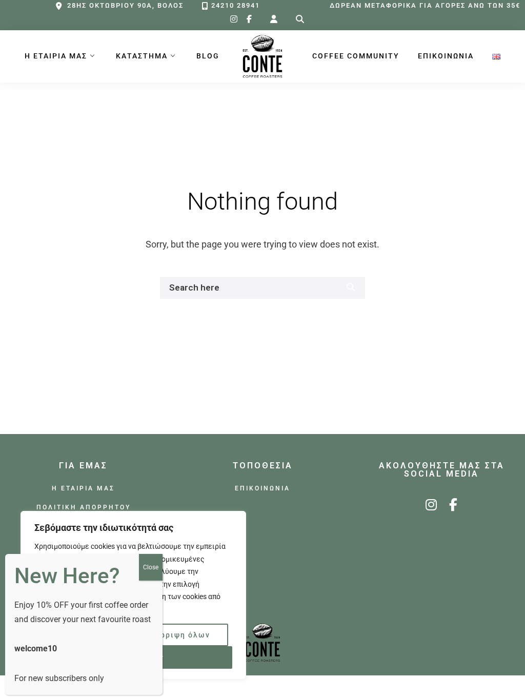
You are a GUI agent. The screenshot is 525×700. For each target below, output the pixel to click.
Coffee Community (355, 56)
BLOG (207, 56)
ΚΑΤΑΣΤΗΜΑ (142, 56)
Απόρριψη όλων (177, 635)
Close (150, 567)
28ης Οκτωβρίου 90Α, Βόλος (125, 5)
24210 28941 (235, 5)
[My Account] (273, 19)
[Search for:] (300, 19)
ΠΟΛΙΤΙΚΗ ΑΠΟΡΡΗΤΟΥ (83, 507)
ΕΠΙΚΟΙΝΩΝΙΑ (446, 56)
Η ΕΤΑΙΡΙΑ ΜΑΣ (56, 56)
